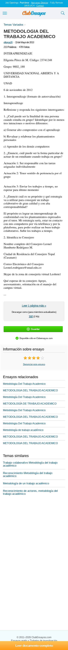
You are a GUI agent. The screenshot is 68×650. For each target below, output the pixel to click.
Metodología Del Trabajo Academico (24, 397)
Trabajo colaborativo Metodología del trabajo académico (30, 464)
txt (31, 316)
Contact (40, 5)
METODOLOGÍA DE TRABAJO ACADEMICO (29, 403)
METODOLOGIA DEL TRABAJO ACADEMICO (30, 390)
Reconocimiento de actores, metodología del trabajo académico (30, 492)
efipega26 (8, 42)
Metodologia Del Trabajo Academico (24, 383)
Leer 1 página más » (34, 305)
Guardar (35, 329)
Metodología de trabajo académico (23, 430)
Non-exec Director (39, 2)
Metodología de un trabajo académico (26, 483)
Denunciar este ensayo (34, 364)
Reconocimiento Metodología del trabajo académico (27, 474)
